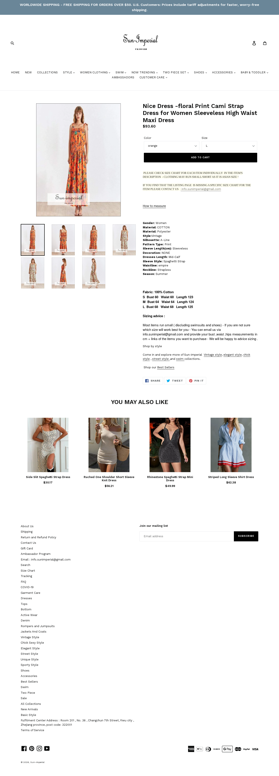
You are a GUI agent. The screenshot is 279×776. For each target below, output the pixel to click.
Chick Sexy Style (32, 642)
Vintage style (213, 354)
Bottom (26, 609)
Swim (25, 687)
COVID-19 (27, 587)
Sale (24, 698)
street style (160, 358)
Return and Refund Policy (38, 537)
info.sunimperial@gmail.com (201, 189)
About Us (27, 526)
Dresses (26, 598)
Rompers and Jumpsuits (38, 626)
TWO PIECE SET (175, 72)
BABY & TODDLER (253, 72)
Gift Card (27, 548)
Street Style (29, 653)
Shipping (26, 531)
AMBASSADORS (123, 77)
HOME (15, 72)
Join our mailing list (154, 525)
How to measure (154, 206)
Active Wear (29, 615)
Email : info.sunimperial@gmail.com (46, 559)
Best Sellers (165, 367)
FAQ (23, 581)
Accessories (29, 676)
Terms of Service (32, 730)
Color (147, 138)
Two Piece (28, 692)
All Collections (31, 703)
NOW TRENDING (143, 72)
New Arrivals (29, 709)
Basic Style (28, 715)
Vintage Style (30, 637)
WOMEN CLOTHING (94, 72)
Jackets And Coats (33, 631)
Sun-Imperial (37, 762)
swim (180, 358)
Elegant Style (30, 648)
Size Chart (28, 570)
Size (205, 138)
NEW (28, 72)
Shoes (25, 670)
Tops (24, 604)
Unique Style (30, 659)
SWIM (120, 72)
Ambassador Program (36, 553)
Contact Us (28, 542)
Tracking (26, 576)
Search (25, 565)
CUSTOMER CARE (152, 77)
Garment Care (30, 592)
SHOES (199, 72)
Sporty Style (29, 665)
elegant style (232, 354)
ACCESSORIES (223, 72)
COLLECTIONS (47, 72)
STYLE (68, 72)
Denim (25, 620)
